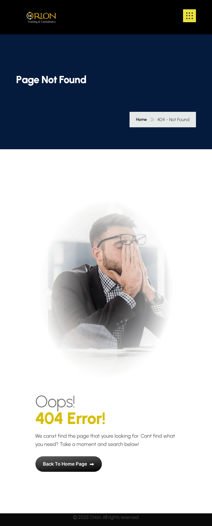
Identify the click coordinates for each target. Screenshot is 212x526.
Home (141, 119)
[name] (41, 16)
